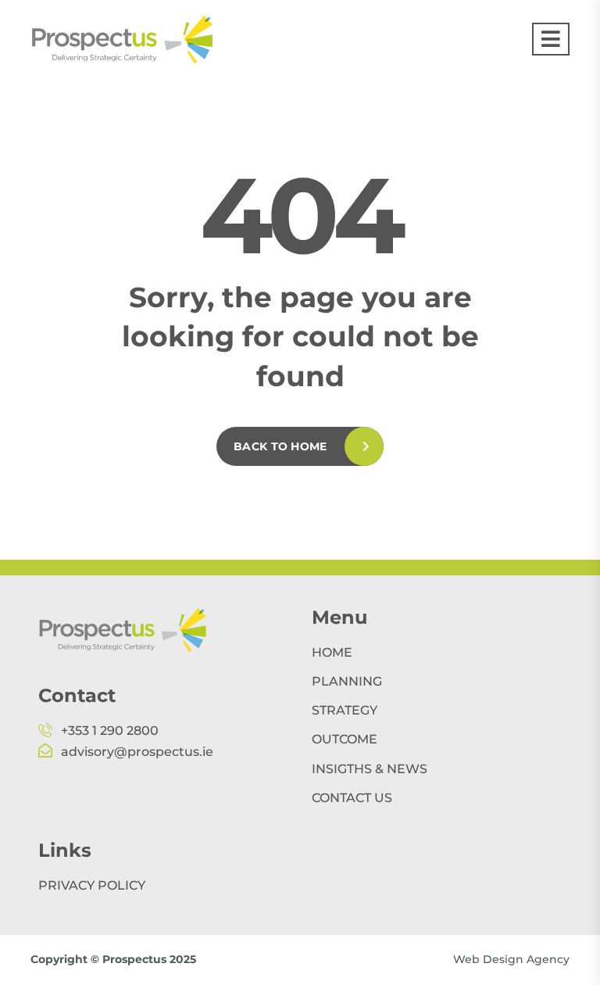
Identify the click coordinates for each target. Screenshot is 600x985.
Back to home (280, 446)
